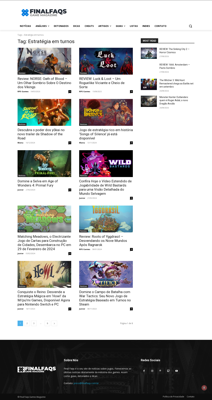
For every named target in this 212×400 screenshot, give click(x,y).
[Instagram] (152, 371)
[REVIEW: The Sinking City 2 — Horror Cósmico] (149, 53)
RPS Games (23, 91)
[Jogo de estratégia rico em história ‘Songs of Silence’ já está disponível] (106, 112)
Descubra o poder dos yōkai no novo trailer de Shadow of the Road (41, 134)
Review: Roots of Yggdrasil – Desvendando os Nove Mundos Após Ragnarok (103, 241)
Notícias (22, 124)
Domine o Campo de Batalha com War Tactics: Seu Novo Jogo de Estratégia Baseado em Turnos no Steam (105, 298)
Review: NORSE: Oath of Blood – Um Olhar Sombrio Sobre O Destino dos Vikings (44, 83)
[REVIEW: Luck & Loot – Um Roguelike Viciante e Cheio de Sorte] (106, 61)
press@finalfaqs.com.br (86, 383)
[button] (190, 26)
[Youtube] (176, 371)
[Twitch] (168, 371)
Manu (20, 142)
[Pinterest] (160, 371)
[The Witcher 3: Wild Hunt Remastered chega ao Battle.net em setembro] (149, 84)
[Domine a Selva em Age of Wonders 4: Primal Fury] (44, 163)
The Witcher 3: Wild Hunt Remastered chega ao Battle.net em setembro (176, 83)
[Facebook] (144, 371)
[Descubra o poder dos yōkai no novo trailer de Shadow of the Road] (44, 112)
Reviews (22, 73)
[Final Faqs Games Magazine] (44, 12)
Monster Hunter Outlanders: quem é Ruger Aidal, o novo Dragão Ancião (173, 100)
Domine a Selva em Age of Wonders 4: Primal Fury (38, 183)
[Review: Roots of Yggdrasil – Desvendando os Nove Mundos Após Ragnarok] (106, 219)
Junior (21, 189)
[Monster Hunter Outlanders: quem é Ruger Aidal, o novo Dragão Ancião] (149, 101)
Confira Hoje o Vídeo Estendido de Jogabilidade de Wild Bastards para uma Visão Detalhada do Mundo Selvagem (105, 187)
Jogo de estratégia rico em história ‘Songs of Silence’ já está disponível (106, 134)
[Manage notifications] (204, 387)
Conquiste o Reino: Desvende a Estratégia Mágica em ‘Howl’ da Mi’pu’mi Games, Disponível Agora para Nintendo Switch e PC (44, 298)
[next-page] (54, 323)
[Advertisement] (132, 12)
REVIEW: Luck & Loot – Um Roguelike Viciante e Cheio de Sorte (102, 83)
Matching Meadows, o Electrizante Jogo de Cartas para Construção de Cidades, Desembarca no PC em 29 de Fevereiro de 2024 (44, 243)
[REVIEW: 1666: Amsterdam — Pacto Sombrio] (149, 68)
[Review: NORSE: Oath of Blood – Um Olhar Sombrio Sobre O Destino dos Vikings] (44, 61)
